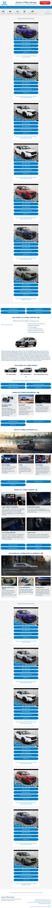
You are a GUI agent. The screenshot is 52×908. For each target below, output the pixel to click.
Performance (10, 13)
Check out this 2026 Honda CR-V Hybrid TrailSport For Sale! (26, 299)
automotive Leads (45, 902)
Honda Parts (38, 545)
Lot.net (49, 905)
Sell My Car (39, 906)
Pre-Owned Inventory (16, 7)
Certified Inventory (13, 312)
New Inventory (8, 7)
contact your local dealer (38, 892)
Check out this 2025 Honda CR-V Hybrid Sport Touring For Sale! (26, 137)
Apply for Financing (26, 89)
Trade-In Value (39, 481)
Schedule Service (42, 7)
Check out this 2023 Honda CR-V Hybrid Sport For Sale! (26, 57)
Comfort (24, 13)
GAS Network (34, 902)
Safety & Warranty (32, 13)
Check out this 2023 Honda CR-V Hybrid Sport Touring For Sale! (26, 97)
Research (3, 7)
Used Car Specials (38, 421)
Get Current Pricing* (7, 324)
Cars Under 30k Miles (38, 384)
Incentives (24, 7)
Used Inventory (26, 45)
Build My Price (33, 906)
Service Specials (13, 548)
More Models (48, 13)
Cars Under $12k (13, 384)
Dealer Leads (48, 899)
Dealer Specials (13, 421)
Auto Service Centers (46, 906)
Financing (29, 7)
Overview (3, 13)
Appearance (18, 13)
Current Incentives (13, 387)
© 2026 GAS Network (38, 901)
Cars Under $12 (35, 7)
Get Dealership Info (45, 3)
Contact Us (49, 7)
